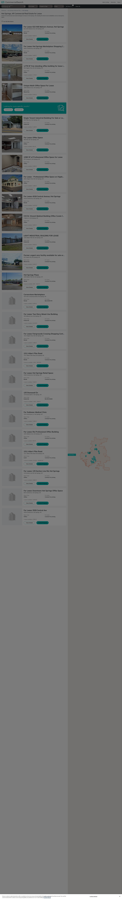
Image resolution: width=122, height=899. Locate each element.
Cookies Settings (93, 896)
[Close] (119, 896)
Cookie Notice (47, 897)
